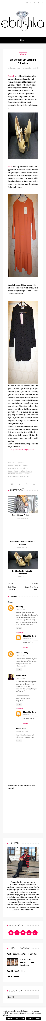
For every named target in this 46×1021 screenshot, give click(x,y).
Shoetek (11, 76)
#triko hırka (24, 476)
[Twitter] (23, 933)
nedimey (19, 606)
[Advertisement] (27, 809)
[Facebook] (17, 933)
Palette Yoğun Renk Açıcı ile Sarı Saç (22, 954)
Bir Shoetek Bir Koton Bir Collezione (22, 572)
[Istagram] (11, 933)
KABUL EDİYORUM (33, 1019)
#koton (25, 468)
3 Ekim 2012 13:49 (20, 609)
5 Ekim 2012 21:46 (20, 678)
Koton (10, 167)
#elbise (25, 466)
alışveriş (23, 54)
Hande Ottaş (21, 728)
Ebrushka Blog (29, 636)
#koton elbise (13, 471)
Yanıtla (18, 628)
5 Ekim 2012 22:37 (28, 715)
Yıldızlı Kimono (13, 976)
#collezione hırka (14, 466)
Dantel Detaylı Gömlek (15, 971)
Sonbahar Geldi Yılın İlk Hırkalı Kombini (22, 543)
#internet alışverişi (15, 468)
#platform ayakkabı (15, 474)
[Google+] (35, 933)
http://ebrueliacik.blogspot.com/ (23, 449)
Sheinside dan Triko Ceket (22, 515)
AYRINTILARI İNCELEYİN (15, 1019)
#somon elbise (13, 476)
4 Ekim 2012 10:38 (28, 639)
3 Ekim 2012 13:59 (20, 655)
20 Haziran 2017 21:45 (22, 731)
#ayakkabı (20, 463)
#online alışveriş (25, 471)
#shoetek (27, 474)
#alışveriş (11, 463)
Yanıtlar (20, 633)
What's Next (21, 675)
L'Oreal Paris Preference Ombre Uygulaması (28, 962)
